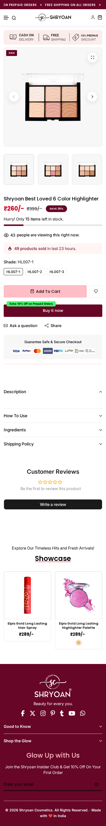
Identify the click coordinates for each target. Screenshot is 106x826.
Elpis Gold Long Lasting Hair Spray (27, 625)
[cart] (100, 17)
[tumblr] (62, 713)
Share (56, 325)
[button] (6, 18)
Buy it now (53, 310)
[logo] (53, 17)
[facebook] (23, 713)
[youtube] (72, 713)
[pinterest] (53, 713)
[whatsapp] (82, 713)
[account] (92, 17)
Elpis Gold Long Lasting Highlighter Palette (78, 625)
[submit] (96, 784)
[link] (27, 595)
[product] (92, 57)
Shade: (18, 261)
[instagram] (43, 713)
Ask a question (23, 325)
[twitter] (32, 713)
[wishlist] (95, 291)
